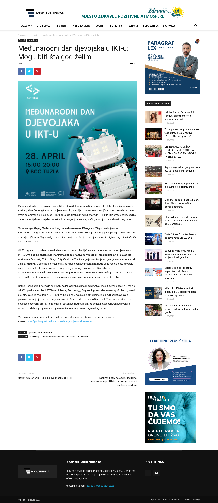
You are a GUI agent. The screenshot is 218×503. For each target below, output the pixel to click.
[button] (196, 26)
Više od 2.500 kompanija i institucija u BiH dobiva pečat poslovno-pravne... (180, 292)
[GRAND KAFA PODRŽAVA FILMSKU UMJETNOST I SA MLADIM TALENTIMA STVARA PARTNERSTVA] (153, 151)
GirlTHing (35, 336)
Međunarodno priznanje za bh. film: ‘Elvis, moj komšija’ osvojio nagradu (182, 203)
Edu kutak (169, 25)
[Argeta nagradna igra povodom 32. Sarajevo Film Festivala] (153, 171)
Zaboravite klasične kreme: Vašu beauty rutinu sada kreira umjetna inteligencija (181, 254)
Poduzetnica (150, 25)
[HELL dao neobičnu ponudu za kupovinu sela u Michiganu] (153, 188)
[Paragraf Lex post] (172, 92)
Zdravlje (133, 25)
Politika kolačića (192, 499)
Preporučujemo (81, 25)
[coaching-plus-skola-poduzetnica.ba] (170, 383)
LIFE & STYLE (43, 25)
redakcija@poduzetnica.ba (100, 485)
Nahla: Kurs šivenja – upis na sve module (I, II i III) (45, 377)
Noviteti (100, 25)
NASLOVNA (26, 25)
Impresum (155, 499)
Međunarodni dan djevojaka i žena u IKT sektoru (65, 336)
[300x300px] (170, 442)
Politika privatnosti (172, 499)
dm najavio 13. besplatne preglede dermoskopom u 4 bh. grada (182, 309)
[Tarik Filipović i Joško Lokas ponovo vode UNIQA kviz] (153, 239)
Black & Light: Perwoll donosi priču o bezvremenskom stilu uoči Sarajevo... (181, 220)
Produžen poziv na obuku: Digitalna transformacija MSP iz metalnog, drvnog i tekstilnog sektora (113, 381)
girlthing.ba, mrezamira (40, 332)
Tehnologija (32, 40)
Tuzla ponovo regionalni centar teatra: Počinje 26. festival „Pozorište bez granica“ (182, 133)
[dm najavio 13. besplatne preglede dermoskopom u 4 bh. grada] (153, 310)
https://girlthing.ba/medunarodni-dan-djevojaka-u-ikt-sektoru (59, 321)
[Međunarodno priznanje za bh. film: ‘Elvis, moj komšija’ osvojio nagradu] (153, 204)
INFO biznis (61, 25)
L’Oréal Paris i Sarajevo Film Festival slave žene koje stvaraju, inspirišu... (180, 115)
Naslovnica (23, 35)
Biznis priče (117, 25)
